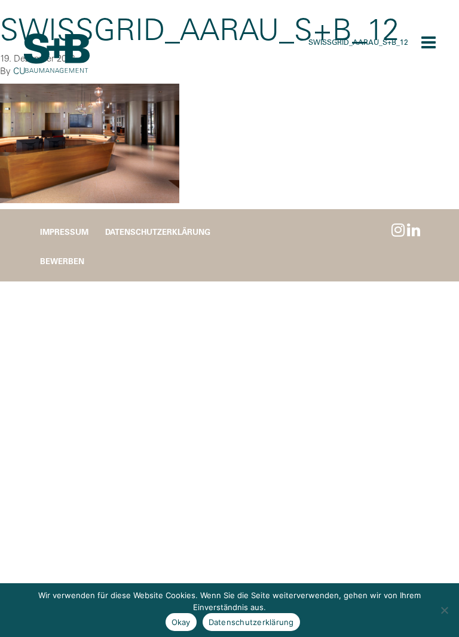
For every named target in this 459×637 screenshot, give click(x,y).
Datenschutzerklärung (157, 231)
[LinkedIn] (413, 230)
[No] (444, 610)
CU (19, 70)
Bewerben (62, 261)
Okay (181, 622)
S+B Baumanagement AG (57, 53)
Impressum (64, 231)
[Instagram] (398, 230)
